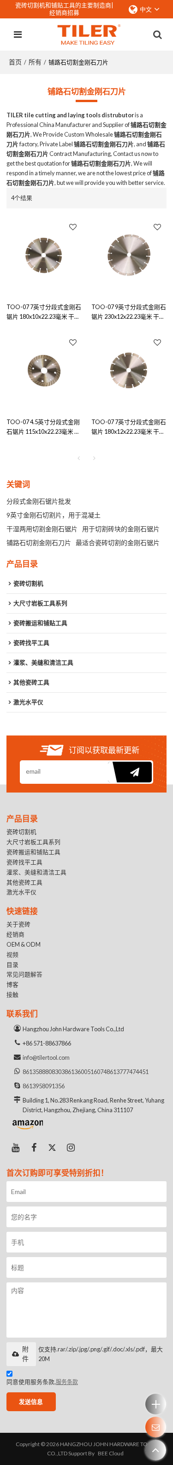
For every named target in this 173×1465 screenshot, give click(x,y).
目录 (12, 964)
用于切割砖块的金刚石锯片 (121, 529)
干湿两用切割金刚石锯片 (42, 529)
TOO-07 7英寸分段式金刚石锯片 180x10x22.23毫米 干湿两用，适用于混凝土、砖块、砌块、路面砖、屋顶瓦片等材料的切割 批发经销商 (43, 312)
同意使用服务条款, (42, 1381)
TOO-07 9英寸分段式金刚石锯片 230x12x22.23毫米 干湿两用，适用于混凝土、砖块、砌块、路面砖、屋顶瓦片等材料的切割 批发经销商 (128, 312)
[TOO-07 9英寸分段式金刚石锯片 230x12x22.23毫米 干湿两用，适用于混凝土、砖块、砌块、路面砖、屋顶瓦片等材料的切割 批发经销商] (129, 255)
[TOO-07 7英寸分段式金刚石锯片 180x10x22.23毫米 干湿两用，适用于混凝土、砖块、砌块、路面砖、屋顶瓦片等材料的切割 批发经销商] (44, 255)
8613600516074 (86, 1071)
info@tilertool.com (46, 1057)
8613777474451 (128, 1071)
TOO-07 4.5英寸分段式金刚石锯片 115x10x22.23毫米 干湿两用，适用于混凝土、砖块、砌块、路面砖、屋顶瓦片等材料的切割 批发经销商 (43, 427)
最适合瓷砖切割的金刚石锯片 (118, 542)
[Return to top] (155, 1450)
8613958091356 (44, 1086)
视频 (12, 954)
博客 (12, 984)
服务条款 (67, 1382)
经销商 (15, 934)
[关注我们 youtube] (15, 1147)
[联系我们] (155, 1427)
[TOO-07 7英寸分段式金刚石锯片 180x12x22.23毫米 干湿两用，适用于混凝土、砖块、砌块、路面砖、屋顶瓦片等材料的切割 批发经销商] (129, 370)
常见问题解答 (24, 974)
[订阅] (130, 772)
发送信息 (31, 1401)
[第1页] (79, 458)
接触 (12, 994)
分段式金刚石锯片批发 (38, 501)
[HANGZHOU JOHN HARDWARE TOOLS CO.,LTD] (89, 34)
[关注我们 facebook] (34, 1147)
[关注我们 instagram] (71, 1147)
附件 (25, 1353)
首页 (15, 62)
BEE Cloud (111, 1453)
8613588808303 (44, 1071)
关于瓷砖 (18, 924)
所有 (35, 62)
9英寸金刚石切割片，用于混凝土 (53, 515)
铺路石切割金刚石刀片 (38, 542)
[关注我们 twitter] (52, 1147)
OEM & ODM (23, 944)
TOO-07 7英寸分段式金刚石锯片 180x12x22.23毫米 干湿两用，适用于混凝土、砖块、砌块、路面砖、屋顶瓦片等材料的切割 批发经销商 (128, 427)
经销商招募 (64, 12)
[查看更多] (155, 1404)
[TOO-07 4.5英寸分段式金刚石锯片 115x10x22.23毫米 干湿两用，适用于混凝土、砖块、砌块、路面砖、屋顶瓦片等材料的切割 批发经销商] (44, 370)
